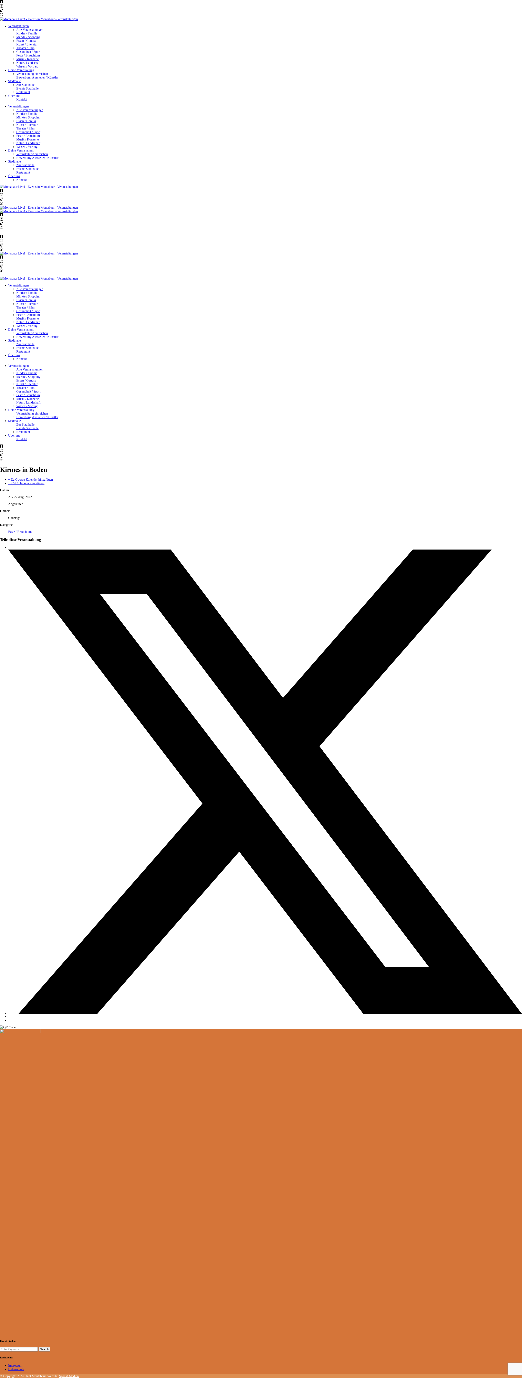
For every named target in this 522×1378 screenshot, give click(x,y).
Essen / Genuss (26, 40)
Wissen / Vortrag (27, 66)
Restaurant (23, 92)
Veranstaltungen (18, 26)
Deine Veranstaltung (21, 70)
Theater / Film (25, 48)
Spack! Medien (69, 1376)
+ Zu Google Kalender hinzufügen (30, 479)
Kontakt (21, 99)
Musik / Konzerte (27, 59)
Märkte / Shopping (28, 37)
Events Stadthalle (27, 88)
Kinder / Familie (26, 33)
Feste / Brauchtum (28, 55)
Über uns (14, 95)
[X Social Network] (265, 1013)
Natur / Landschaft (28, 62)
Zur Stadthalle (25, 84)
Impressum (15, 1365)
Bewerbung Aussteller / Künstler (37, 77)
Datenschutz (16, 1369)
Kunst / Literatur (27, 44)
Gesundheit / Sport (28, 51)
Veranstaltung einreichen (32, 73)
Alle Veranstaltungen (29, 29)
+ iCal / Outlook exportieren (26, 483)
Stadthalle (14, 81)
